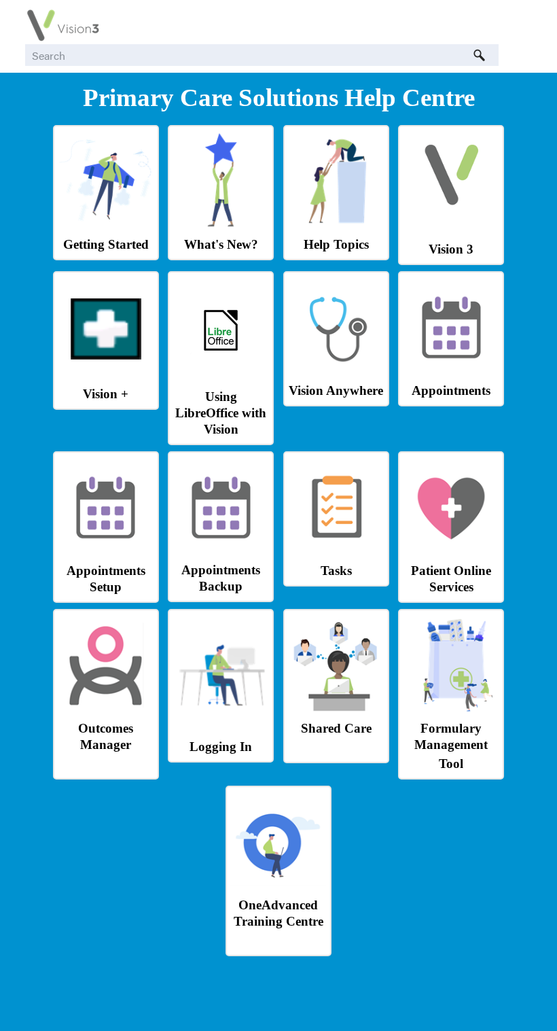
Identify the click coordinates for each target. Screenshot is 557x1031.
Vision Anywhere (336, 390)
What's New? (221, 244)
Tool (451, 763)
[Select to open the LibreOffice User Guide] (220, 357)
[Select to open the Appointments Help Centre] (451, 371)
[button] (480, 55)
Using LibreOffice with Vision (220, 412)
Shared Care (336, 728)
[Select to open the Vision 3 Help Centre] (451, 211)
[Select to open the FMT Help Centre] (451, 709)
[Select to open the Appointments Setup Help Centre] (106, 551)
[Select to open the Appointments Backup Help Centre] (221, 551)
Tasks (336, 570)
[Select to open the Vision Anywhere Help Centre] (336, 371)
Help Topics (336, 244)
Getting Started (106, 244)
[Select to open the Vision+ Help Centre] (106, 356)
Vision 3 (451, 249)
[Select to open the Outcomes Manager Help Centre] (106, 709)
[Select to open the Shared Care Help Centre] (336, 709)
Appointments (451, 390)
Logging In (221, 746)
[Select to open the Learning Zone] (278, 886)
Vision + (105, 394)
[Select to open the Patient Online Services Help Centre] (451, 551)
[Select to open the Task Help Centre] (336, 551)
